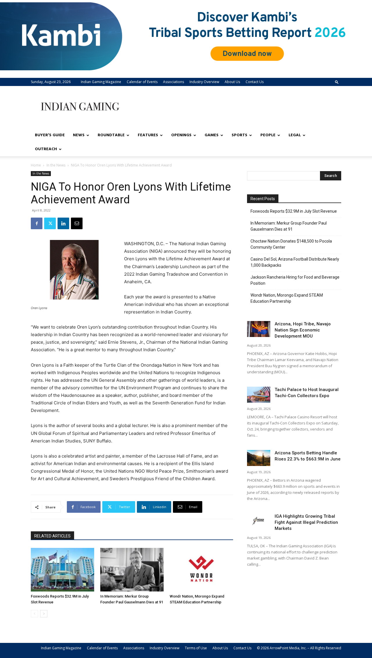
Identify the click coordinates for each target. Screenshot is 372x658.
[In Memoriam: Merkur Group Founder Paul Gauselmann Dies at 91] (132, 569)
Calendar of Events (142, 81)
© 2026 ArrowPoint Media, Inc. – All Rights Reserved (299, 648)
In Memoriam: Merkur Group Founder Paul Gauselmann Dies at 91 (289, 226)
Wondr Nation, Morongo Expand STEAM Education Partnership (287, 298)
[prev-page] (34, 613)
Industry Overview (204, 81)
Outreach (46, 149)
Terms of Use (196, 648)
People (268, 135)
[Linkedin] (63, 223)
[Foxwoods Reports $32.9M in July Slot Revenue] (62, 569)
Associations (173, 81)
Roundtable (111, 135)
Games (212, 135)
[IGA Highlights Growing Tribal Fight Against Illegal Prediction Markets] (258, 521)
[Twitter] (50, 223)
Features (148, 135)
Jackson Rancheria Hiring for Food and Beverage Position (295, 280)
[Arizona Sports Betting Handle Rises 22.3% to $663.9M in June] (258, 458)
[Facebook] (36, 223)
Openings (181, 135)
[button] (336, 82)
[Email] (77, 223)
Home (36, 165)
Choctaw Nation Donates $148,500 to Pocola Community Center (291, 244)
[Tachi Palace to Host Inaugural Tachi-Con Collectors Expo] (258, 395)
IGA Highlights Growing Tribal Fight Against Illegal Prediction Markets (306, 522)
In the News (55, 165)
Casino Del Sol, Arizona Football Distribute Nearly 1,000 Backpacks (295, 262)
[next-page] (43, 613)
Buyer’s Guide (50, 135)
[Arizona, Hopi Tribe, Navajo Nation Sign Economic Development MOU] (258, 329)
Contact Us (255, 81)
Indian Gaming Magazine (101, 81)
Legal (295, 135)
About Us (232, 81)
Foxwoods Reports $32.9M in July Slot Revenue (294, 211)
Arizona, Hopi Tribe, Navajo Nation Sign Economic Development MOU (303, 330)
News (79, 135)
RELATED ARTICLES (52, 536)
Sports (239, 135)
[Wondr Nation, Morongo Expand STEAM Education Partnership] (201, 569)
